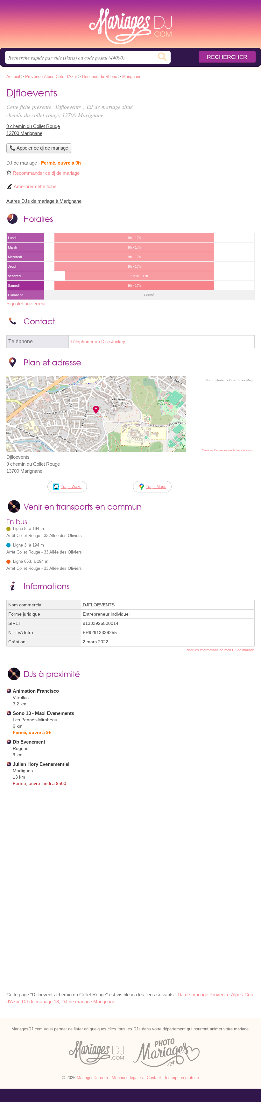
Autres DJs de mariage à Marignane (43, 201)
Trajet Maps (156, 486)
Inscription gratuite (182, 1077)
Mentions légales (127, 1077)
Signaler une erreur (26, 303)
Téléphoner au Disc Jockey (97, 341)
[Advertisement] (201, 129)
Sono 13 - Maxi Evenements (43, 713)
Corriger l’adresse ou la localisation (227, 450)
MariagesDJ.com (130, 26)
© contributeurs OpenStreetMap (229, 380)
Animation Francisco (36, 691)
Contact (154, 1077)
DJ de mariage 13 (40, 1001)
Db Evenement (29, 742)
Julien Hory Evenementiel (41, 764)
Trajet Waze (71, 486)
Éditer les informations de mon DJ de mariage (220, 650)
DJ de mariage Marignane (88, 1001)
